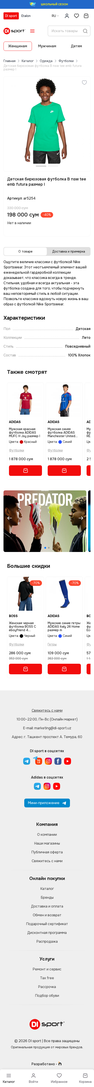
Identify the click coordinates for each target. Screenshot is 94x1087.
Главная (9, 61)
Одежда (46, 61)
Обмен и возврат (47, 915)
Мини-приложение (43, 803)
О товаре (25, 251)
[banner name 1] (44, 521)
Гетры (52, 644)
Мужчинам (47, 46)
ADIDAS (15, 422)
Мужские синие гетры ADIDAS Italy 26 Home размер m (64, 626)
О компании (47, 834)
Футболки (66, 61)
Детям (76, 46)
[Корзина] (86, 15)
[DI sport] (14, 31)
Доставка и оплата (47, 906)
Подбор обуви (47, 995)
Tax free (47, 978)
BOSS (13, 616)
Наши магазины (47, 843)
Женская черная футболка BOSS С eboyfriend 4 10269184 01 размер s (24, 626)
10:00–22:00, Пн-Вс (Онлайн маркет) (47, 719)
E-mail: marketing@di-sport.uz (47, 728)
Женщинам (17, 46)
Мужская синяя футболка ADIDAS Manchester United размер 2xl (61, 432)
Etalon (26, 16)
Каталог (28, 61)
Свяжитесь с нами (47, 710)
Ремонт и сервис (47, 969)
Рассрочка (47, 986)
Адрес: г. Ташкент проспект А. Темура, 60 (47, 737)
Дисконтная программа (47, 932)
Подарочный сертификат (47, 924)
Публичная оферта (47, 852)
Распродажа (47, 941)
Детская (83, 328)
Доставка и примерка (68, 251)
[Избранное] (76, 15)
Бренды (47, 897)
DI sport (11, 16)
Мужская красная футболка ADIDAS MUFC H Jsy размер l (24, 432)
